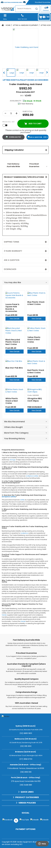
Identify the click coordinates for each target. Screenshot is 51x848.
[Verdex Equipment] (8, 8)
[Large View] (11, 72)
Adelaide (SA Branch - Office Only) (25, 764)
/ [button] (46, 17)
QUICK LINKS (27, 791)
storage (12, 460)
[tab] (25, 150)
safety (36, 476)
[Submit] (36, 9)
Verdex (4, 615)
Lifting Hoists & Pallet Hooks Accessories (25, 80)
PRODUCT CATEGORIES (27, 797)
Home (8, 25)
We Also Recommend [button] (14, 421)
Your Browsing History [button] (14, 438)
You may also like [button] (12, 282)
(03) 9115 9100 (25, 746)
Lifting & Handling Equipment (25, 25)
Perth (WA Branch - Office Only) (25, 777)
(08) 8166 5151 (25, 772)
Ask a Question (46, 137)
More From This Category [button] (16, 432)
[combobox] (27, 8)
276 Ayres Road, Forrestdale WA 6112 (25, 781)
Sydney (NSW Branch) (25, 726)
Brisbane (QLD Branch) (25, 752)
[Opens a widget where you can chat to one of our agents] (42, 844)
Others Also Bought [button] (13, 427)
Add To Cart (35, 123)
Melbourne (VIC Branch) (26, 739)
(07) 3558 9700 (25, 759)
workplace (29, 476)
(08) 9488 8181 (26, 785)
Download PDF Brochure (13, 137)
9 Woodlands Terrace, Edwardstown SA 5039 (25, 768)
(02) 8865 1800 (26, 733)
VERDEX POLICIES (27, 802)
